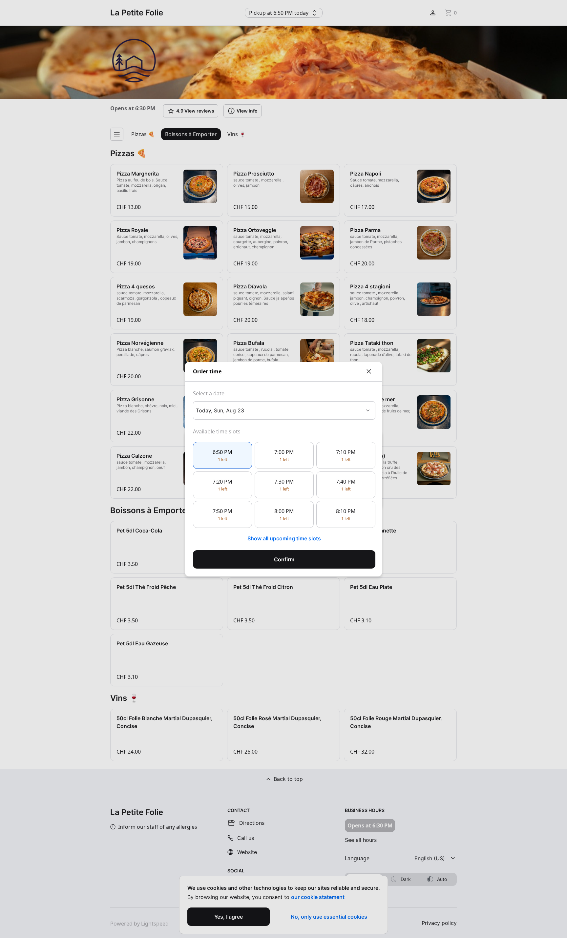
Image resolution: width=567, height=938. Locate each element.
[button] (222, 455)
